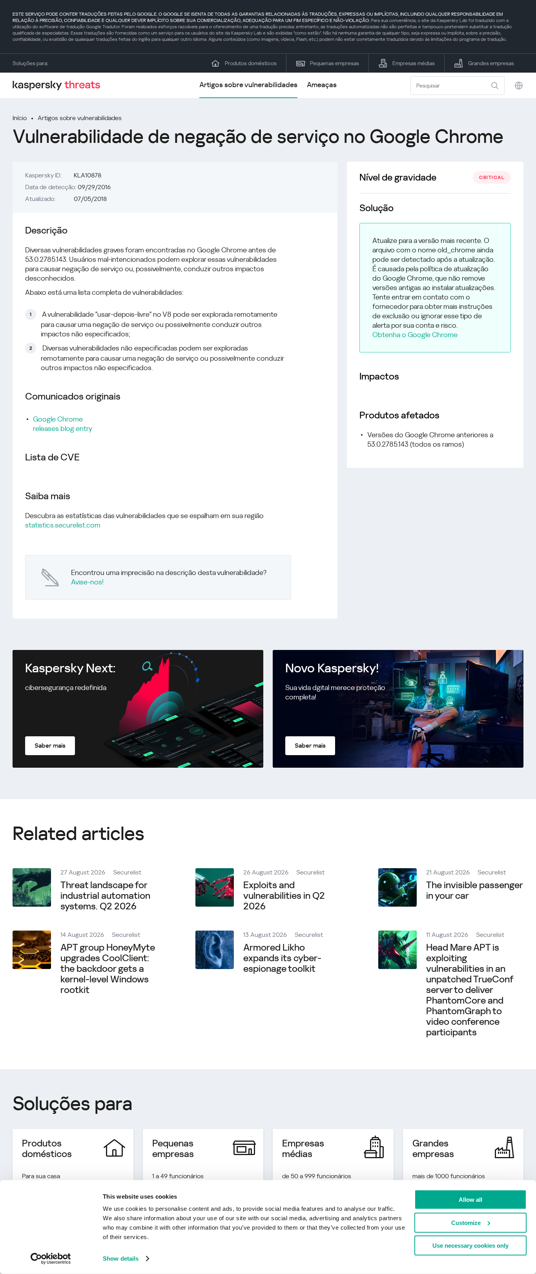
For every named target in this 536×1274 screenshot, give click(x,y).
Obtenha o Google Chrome (415, 334)
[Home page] (60, 85)
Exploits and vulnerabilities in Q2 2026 (284, 896)
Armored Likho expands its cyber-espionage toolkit (282, 958)
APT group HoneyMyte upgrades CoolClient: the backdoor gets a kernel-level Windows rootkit (107, 968)
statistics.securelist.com (62, 525)
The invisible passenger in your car (474, 890)
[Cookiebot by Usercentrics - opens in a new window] (50, 1259)
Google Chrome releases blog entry (62, 424)
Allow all (470, 1199)
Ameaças (322, 84)
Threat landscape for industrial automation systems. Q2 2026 (105, 896)
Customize (466, 1222)
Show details (121, 1258)
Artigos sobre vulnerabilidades (248, 84)
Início (20, 118)
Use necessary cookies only (470, 1245)
